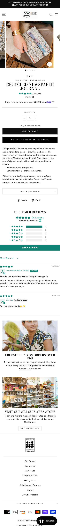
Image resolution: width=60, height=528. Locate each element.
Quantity (29, 112)
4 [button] (32, 70)
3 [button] (30, 70)
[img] (6, 267)
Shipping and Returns (30, 485)
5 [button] (35, 70)
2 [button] (28, 70)
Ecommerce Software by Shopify (30, 525)
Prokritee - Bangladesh (30, 80)
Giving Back (30, 480)
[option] (30, 4)
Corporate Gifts (30, 476)
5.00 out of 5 (38, 218)
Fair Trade (30, 471)
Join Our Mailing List (30, 504)
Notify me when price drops (30, 140)
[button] (25, 94)
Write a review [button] (30, 247)
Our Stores (30, 461)
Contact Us (30, 466)
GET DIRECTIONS (30, 428)
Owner (30, 490)
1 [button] (25, 70)
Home (29, 76)
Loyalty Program (30, 495)
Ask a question (30, 191)
